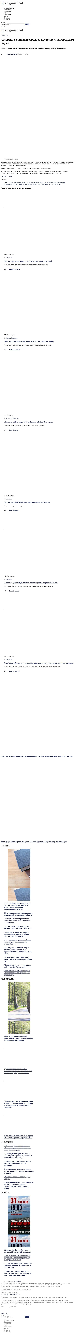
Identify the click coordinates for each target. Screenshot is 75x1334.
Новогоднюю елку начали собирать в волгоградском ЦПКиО (29, 341)
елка (2, 176)
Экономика (7, 9)
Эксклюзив (7, 14)
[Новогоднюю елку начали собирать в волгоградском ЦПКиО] (39, 302)
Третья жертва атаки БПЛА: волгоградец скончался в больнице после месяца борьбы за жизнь (18, 1071)
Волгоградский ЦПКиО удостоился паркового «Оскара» (27, 502)
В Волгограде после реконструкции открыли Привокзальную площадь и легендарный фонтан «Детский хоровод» (18, 1104)
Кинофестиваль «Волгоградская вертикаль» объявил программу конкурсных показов (17, 1258)
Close (2, 1315)
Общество (9, 257)
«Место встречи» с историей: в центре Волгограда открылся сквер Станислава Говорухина (18, 1038)
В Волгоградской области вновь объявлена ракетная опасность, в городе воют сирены (17, 1148)
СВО (6, 13)
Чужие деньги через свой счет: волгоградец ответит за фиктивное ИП (18, 959)
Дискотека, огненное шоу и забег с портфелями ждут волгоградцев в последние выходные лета (18, 1273)
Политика (7, 11)
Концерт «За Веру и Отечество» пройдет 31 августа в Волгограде (17, 1251)
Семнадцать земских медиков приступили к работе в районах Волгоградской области (17, 934)
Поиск (27, 24)
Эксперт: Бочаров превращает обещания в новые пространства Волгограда (17, 921)
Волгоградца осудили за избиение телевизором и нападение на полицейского (17, 942)
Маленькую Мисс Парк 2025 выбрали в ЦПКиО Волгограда (28, 422)
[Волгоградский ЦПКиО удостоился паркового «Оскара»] (39, 462)
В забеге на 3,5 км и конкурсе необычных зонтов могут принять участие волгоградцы (38, 663)
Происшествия (9, 8)
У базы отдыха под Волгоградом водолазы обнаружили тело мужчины (17, 1163)
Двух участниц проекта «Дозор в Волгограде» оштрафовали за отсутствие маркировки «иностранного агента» (17, 906)
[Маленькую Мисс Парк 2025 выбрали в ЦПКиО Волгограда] (39, 382)
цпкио (10, 176)
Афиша (8, 338)
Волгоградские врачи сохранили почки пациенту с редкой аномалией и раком (19, 1171)
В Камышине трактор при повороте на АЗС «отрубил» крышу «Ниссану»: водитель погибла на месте (18, 1185)
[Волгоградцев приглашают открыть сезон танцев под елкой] (39, 221)
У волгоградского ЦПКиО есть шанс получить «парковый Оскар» (31, 583)
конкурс (6, 176)
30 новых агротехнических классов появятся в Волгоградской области (18, 914)
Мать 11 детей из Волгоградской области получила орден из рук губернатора (17, 973)
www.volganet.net (19, 1281)
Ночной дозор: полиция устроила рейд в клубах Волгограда (17, 966)
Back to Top (4, 1313)
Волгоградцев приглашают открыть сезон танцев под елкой (28, 261)
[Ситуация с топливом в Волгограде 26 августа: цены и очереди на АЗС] (19, 1121)
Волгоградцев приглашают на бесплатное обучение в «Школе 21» (18, 927)
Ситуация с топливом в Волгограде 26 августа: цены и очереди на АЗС (18, 1137)
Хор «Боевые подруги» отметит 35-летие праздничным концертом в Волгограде (18, 1265)
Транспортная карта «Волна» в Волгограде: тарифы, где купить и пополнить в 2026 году (18, 1156)
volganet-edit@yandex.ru (12, 1294)
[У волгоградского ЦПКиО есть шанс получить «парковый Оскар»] (39, 543)
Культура (7, 18)
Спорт (6, 16)
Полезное (7, 19)
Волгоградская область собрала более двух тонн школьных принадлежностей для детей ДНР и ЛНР (18, 951)
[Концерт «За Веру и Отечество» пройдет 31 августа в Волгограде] (19, 1221)
